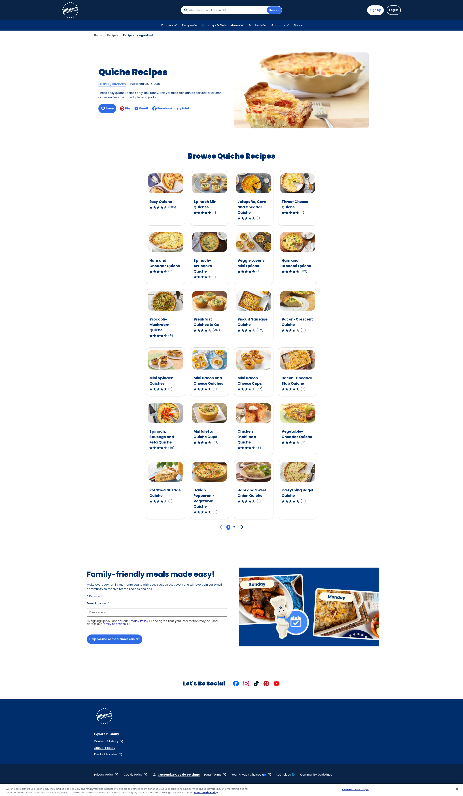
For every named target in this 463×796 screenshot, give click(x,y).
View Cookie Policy (206, 792)
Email (143, 109)
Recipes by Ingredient (138, 35)
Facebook (165, 108)
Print (185, 108)
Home (98, 35)
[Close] (457, 789)
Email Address (98, 603)
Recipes (112, 35)
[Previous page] (221, 527)
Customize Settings (355, 789)
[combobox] (227, 10)
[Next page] (241, 527)
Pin (127, 108)
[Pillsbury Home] (70, 10)
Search (274, 10)
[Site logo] (104, 716)
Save (110, 108)
